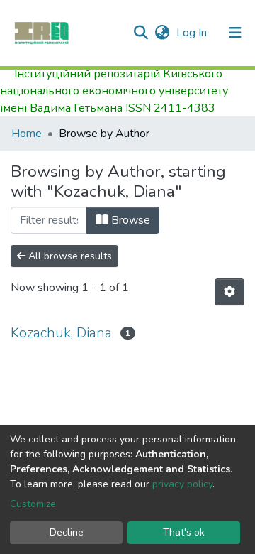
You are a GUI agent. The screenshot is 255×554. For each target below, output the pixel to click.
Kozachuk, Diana (61, 332)
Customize (33, 504)
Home (26, 133)
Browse (129, 220)
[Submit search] (140, 32)
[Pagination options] (229, 291)
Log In (193, 32)
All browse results (69, 256)
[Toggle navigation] (235, 32)
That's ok (184, 532)
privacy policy (182, 484)
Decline (67, 532)
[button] (162, 32)
